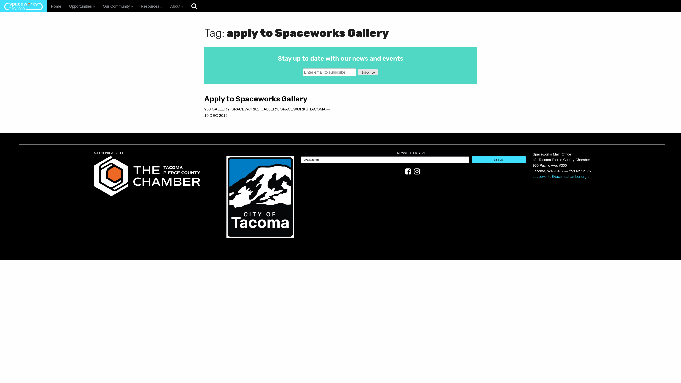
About (175, 6)
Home (56, 6)
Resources (150, 6)
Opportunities (80, 6)
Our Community (116, 6)
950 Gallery (216, 109)
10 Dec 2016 (216, 115)
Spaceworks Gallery (254, 109)
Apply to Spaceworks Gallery (255, 99)
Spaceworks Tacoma (302, 109)
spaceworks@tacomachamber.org (559, 177)
